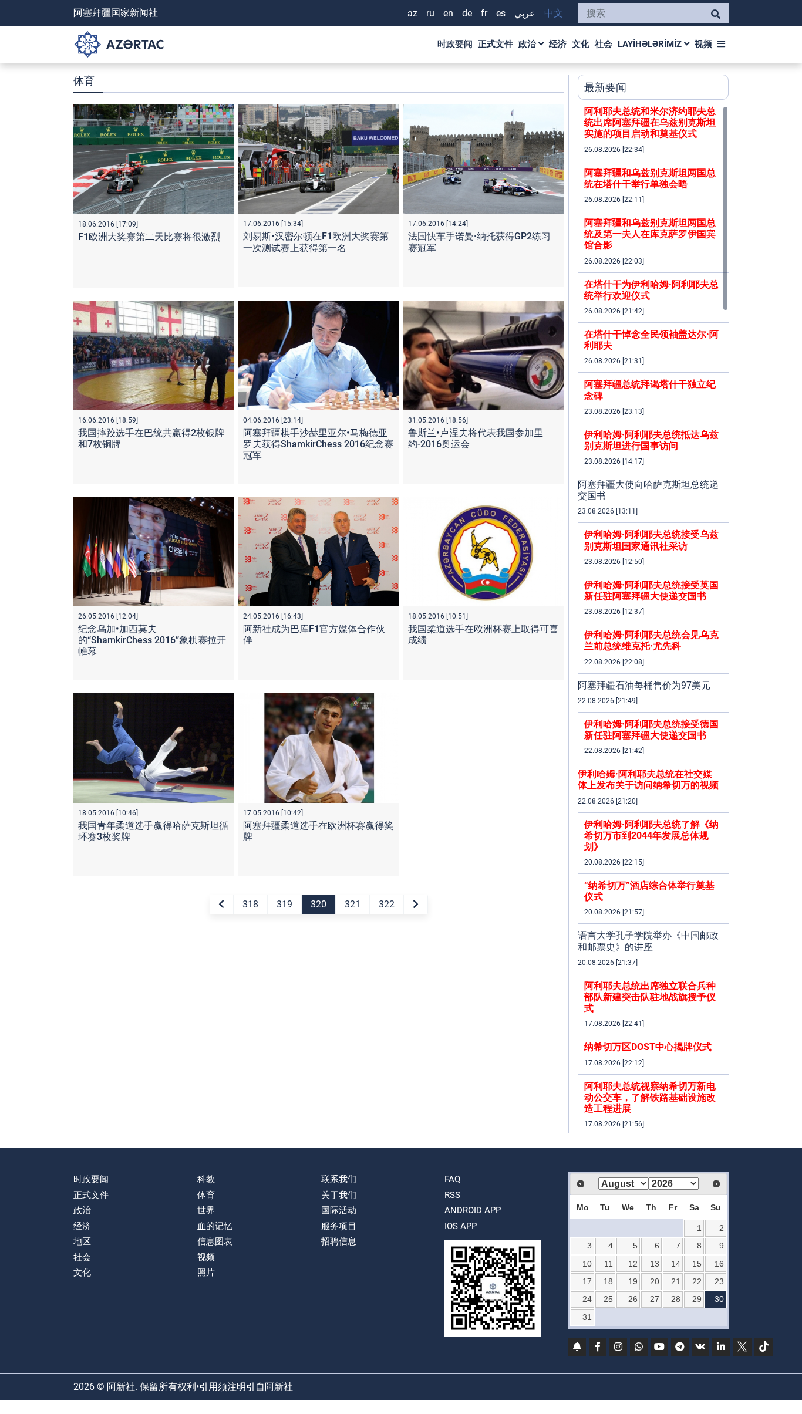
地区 (82, 1241)
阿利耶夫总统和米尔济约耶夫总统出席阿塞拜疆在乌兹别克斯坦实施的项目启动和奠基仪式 (650, 122)
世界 (206, 1210)
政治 (528, 44)
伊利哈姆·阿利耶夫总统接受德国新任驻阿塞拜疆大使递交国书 (651, 729)
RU (430, 13)
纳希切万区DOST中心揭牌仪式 (648, 1046)
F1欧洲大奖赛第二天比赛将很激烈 (149, 236)
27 (654, 1299)
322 (387, 904)
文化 (580, 44)
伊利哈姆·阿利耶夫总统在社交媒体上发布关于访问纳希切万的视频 (648, 779)
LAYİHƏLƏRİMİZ (651, 44)
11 (608, 1263)
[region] (653, 619)
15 (697, 1263)
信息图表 (214, 1241)
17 (587, 1281)
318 (250, 904)
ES (501, 13)
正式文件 (495, 44)
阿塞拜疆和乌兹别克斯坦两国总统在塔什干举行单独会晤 (650, 178)
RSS (452, 1195)
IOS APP (460, 1226)
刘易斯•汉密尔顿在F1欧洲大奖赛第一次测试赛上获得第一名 (316, 242)
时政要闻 (455, 44)
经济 (558, 44)
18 (608, 1281)
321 (352, 904)
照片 (206, 1272)
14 (675, 1263)
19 (633, 1281)
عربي (524, 13)
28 (675, 1299)
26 (633, 1299)
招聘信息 (338, 1241)
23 (719, 1281)
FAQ (452, 1179)
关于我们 (338, 1195)
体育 (206, 1195)
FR (484, 13)
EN (448, 13)
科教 (206, 1179)
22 (697, 1281)
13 (654, 1263)
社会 (603, 44)
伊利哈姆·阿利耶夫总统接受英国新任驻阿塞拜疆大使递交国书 (651, 590)
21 (675, 1281)
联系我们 (338, 1179)
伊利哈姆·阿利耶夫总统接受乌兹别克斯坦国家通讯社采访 (651, 540)
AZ (412, 13)
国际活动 (338, 1210)
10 (587, 1263)
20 (654, 1281)
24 (587, 1299)
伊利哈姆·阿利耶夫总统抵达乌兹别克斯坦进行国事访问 (651, 440)
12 (633, 1263)
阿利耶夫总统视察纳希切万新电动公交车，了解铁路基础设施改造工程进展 (650, 1097)
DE (467, 13)
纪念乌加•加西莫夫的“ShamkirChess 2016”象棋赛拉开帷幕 (152, 640)
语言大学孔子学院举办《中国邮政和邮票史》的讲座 (648, 941)
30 (719, 1299)
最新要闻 (605, 87)
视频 (703, 44)
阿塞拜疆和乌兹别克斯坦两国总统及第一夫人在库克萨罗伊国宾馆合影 (650, 234)
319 (284, 904)
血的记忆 (214, 1226)
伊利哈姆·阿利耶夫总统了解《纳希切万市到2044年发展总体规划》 (651, 835)
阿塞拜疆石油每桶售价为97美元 (644, 685)
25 (608, 1299)
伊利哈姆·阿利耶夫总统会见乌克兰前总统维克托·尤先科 (651, 640)
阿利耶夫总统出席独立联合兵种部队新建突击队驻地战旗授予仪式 (650, 997)
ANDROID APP (472, 1210)
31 (587, 1317)
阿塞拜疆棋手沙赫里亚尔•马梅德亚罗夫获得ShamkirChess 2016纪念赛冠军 (318, 444)
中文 (553, 13)
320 (318, 904)
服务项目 (338, 1226)
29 (697, 1299)
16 (719, 1263)
